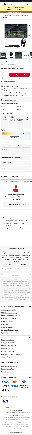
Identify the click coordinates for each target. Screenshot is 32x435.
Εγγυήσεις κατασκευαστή (9, 333)
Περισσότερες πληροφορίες (11, 157)
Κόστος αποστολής (7, 321)
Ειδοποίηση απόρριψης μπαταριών (16, 415)
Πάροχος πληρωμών (9, 377)
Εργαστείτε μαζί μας (7, 351)
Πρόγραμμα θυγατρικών (8, 346)
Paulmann (18, 106)
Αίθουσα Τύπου (6, 357)
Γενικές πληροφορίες (9, 362)
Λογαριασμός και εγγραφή (9, 330)
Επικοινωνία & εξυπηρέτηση (12, 306)
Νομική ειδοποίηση (21, 407)
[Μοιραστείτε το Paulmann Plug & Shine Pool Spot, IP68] (29, 25)
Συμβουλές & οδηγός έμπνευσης (11, 354)
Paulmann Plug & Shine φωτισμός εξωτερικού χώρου (15, 16)
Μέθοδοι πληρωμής (7, 327)
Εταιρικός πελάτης (7, 348)
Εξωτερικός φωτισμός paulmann (12, 181)
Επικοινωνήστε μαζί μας (8, 318)
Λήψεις (4, 168)
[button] (3, 55)
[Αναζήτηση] (27, 4)
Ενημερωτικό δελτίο (7, 340)
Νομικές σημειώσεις (7, 372)
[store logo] (9, 4)
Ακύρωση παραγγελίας (8, 310)
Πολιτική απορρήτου (7, 369)
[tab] (16, 319)
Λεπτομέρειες (7, 163)
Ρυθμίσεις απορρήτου (11, 407)
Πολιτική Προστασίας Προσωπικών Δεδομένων (16, 412)
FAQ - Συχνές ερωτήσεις (9, 313)
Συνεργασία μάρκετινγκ (8, 343)
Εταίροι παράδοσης (9, 397)
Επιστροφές (5, 324)
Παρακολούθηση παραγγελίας (10, 316)
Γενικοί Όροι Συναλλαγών (9, 366)
